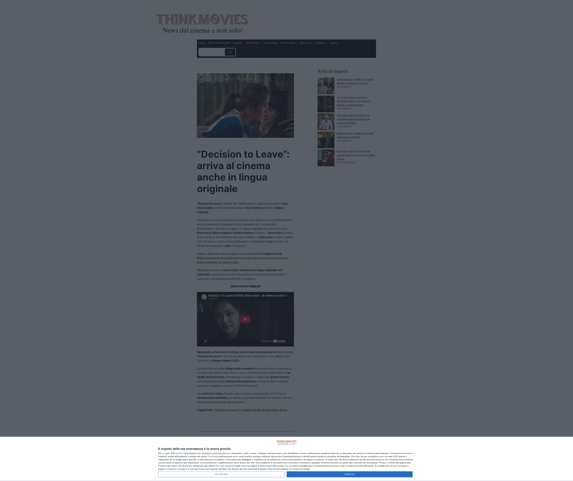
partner (179, 453)
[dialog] (286, 459)
